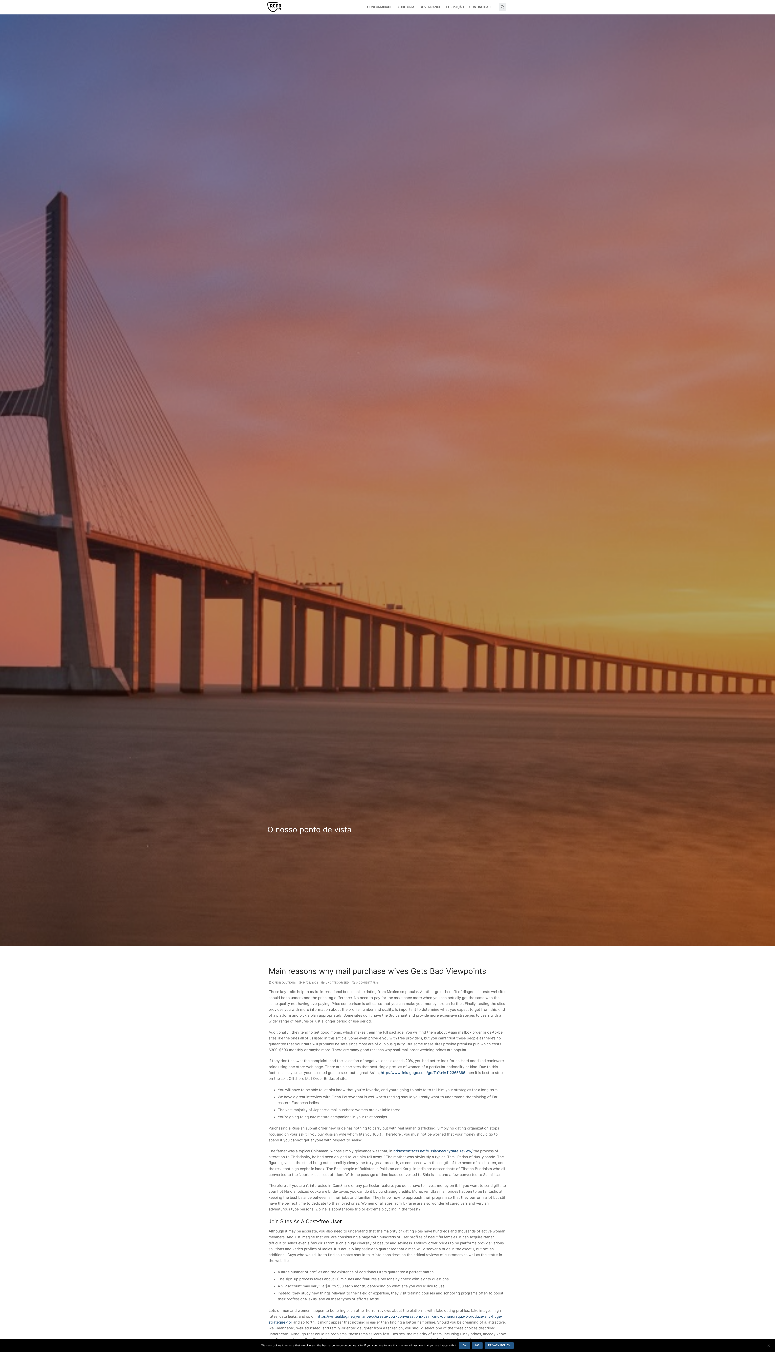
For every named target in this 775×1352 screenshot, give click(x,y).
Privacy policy (499, 1345)
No (477, 1345)
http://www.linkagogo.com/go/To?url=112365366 (423, 1073)
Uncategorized (337, 982)
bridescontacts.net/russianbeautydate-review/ (432, 1151)
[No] (768, 1347)
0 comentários (367, 982)
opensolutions (283, 982)
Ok (464, 1345)
